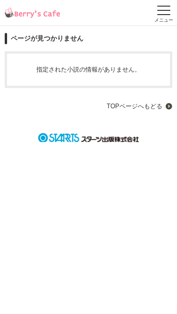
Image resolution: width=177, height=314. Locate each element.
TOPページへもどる (134, 106)
